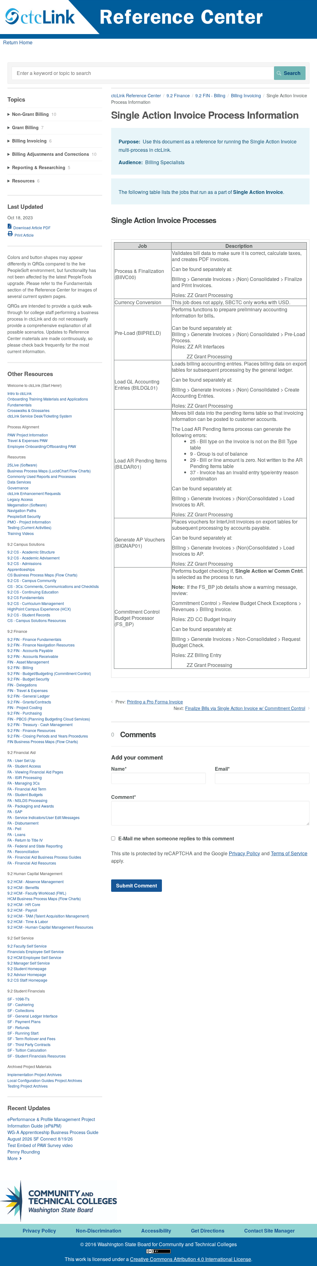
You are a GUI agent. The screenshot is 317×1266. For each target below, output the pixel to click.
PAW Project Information (27, 434)
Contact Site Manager (269, 1230)
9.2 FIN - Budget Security (28, 678)
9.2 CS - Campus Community (31, 580)
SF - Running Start (22, 1033)
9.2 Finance (178, 95)
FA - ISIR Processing (24, 777)
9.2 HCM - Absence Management (35, 881)
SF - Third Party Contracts (28, 1044)
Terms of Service (289, 853)
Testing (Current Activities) (29, 527)
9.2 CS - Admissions (24, 563)
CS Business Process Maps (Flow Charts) (42, 574)
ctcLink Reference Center (136, 95)
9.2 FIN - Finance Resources (31, 730)
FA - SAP (14, 811)
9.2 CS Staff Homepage (27, 980)
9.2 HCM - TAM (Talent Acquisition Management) (48, 915)
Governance (17, 487)
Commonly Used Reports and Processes (41, 476)
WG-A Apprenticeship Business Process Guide (52, 1132)
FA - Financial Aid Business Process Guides (44, 857)
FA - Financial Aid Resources (31, 862)
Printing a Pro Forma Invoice (155, 702)
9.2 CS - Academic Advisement (33, 557)
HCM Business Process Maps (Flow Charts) (44, 898)
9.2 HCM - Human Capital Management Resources (50, 927)
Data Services (19, 481)
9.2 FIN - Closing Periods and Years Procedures (47, 735)
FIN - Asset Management (28, 661)
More (12, 1158)
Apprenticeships (21, 569)
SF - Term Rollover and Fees (31, 1038)
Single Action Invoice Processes (163, 220)
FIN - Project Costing (24, 707)
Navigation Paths (21, 510)
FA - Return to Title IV (25, 840)
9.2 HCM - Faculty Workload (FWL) (36, 893)
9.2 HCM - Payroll (22, 910)
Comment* (123, 796)
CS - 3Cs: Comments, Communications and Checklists (53, 586)
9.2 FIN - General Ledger (28, 696)
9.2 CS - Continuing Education (33, 591)
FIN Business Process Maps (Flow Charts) (42, 741)
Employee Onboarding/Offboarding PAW (41, 446)
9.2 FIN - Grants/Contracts (29, 701)
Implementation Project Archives (34, 1074)
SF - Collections (20, 1010)
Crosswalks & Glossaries (28, 410)
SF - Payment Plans (24, 1021)
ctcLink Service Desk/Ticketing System (39, 415)
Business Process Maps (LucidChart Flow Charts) (49, 470)
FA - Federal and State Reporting (35, 845)
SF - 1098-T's (18, 998)
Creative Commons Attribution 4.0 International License (190, 1259)
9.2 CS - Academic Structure (31, 551)
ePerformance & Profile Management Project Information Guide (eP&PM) (51, 1122)
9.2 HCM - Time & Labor (27, 921)
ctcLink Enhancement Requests (34, 493)
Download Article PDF (31, 227)
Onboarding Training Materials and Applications (47, 398)
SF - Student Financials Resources (36, 1055)
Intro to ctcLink (19, 393)
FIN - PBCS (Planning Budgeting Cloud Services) (48, 718)
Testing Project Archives (27, 1086)
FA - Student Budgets (25, 794)
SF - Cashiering (20, 1004)
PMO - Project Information (29, 521)
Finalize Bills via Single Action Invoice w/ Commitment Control (245, 708)
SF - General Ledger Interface (32, 1015)
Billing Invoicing (246, 95)
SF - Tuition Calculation (26, 1050)
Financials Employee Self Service (35, 951)
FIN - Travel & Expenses (27, 690)
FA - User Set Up (21, 760)
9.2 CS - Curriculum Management (35, 603)
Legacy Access (20, 499)
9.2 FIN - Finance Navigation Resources (41, 644)
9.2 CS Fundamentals (25, 597)
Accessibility (156, 1230)
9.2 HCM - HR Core (23, 904)
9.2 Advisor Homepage (26, 974)
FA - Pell (14, 828)
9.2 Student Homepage (26, 968)
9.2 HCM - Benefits (23, 887)
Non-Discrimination (98, 1230)
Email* (222, 768)
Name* (119, 768)
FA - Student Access (24, 766)
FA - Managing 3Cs (23, 783)
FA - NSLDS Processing (27, 800)
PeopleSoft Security (24, 516)
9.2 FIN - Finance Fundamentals (34, 639)
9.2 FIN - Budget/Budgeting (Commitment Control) (49, 673)
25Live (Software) (22, 464)
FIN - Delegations (22, 684)
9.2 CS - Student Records (28, 614)
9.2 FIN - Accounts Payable (30, 650)
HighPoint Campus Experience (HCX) (39, 608)
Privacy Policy (244, 853)
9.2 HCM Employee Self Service (34, 957)
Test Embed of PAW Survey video (40, 1145)
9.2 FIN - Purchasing (24, 713)
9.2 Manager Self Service (28, 963)
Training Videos (20, 533)
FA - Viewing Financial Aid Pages (35, 771)
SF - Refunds (18, 1027)
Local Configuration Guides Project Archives (44, 1080)
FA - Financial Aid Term (26, 788)
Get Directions (207, 1230)
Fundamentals (19, 404)
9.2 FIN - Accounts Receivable (32, 656)
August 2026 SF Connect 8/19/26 (40, 1139)
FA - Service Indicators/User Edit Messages (43, 817)
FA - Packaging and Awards (30, 805)
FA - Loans (16, 834)
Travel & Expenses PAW (27, 440)
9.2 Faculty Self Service (27, 945)
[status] (210, 151)
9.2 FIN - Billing (210, 95)
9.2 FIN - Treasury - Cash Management (39, 724)
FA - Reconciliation (23, 851)
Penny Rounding (23, 1152)
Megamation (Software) (27, 504)
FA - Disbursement (22, 823)
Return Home (18, 42)
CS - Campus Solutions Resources (36, 620)
